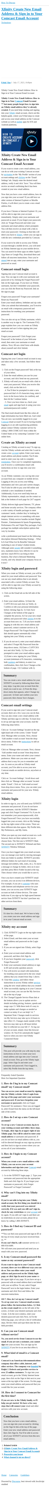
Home (4, 1475)
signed (4, 260)
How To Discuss (8, 3)
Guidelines (25, 1475)
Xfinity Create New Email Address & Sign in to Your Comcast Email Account (21, 13)
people (17, 548)
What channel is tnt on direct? (17, 1457)
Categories (13, 1475)
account (15, 453)
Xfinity (12, 113)
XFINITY (5, 847)
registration (5, 462)
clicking (21, 177)
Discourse (16, 1481)
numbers (11, 662)
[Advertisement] (24, 51)
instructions (26, 742)
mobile (19, 122)
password (30, 959)
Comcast (19, 101)
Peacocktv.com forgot (13, 1454)
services (37, 983)
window (16, 980)
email (6, 405)
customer (26, 884)
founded (34, 1366)
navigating (8, 174)
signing (31, 619)
